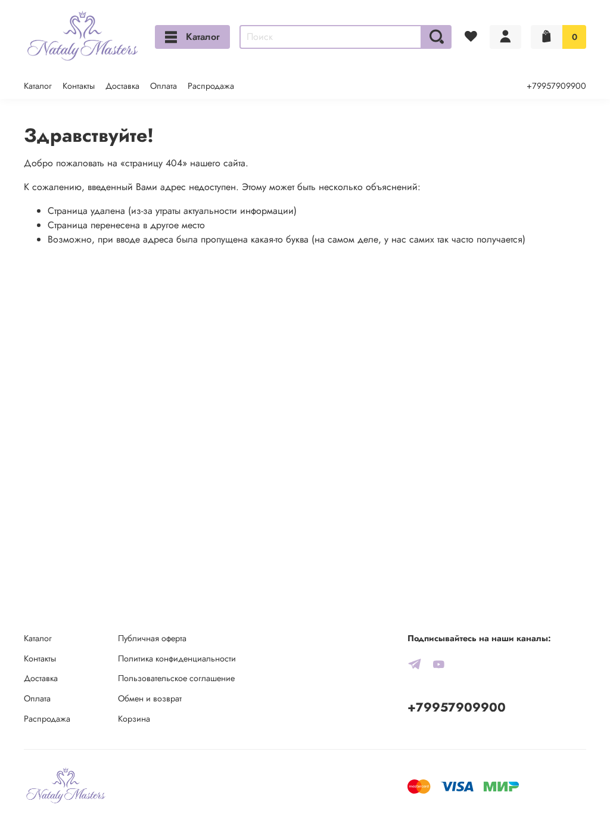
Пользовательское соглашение (176, 678)
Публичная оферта (152, 638)
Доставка (122, 86)
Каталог (203, 37)
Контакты (79, 86)
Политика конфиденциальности (177, 658)
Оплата (163, 86)
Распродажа (211, 86)
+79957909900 (556, 86)
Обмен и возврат (150, 698)
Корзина (134, 719)
